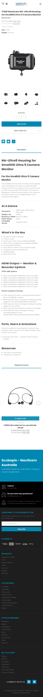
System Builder (7, 562)
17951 (5, 295)
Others (4, 608)
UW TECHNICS (7, 605)
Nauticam (5, 621)
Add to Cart (21, 418)
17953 (5, 304)
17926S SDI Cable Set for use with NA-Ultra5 (20, 426)
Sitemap (5, 573)
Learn (4, 565)
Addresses (5, 664)
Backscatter (6, 627)
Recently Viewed (8, 670)
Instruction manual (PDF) (12, 352)
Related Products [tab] (21, 365)
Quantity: (21, 113)
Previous (3, 403)
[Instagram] (29, 682)
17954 (5, 308)
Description (21, 150)
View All (4, 643)
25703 (5, 286)
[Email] (8, 141)
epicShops (26, 693)
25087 (5, 278)
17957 (5, 310)
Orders (4, 656)
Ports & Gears (7, 595)
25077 (5, 276)
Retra (3, 632)
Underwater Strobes (9, 597)
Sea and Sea (6, 637)
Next (38, 403)
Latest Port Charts (8, 557)
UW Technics (6, 629)
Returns (4, 659)
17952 (5, 299)
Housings (5, 587)
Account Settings (8, 672)
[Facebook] (3, 141)
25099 (5, 284)
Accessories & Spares (9, 603)
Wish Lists (5, 667)
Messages (5, 662)
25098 (5, 282)
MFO (3, 560)
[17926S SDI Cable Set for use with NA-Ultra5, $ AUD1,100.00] (20, 396)
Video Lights (6, 600)
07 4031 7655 (12, 488)
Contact (4, 571)
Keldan (4, 624)
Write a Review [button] (7, 27)
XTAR (3, 640)
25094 (5, 280)
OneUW (4, 635)
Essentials (5, 589)
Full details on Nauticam (12, 355)
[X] (13, 141)
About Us (5, 568)
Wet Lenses (6, 592)
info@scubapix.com (14, 496)
